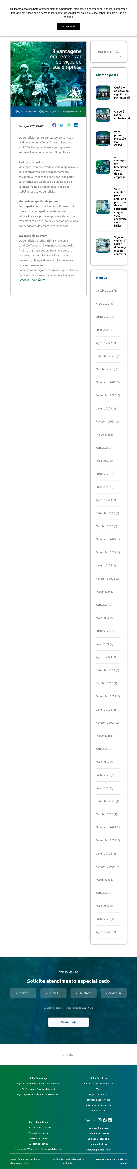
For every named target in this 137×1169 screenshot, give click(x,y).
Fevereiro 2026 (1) (107, 866)
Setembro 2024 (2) (107, 670)
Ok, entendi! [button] (68, 26)
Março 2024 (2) (105, 591)
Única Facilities (98, 1078)
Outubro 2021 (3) (106, 290)
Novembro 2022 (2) (108, 382)
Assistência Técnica (38, 1144)
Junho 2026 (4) (105, 919)
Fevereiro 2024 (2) (107, 578)
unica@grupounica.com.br (98, 1149)
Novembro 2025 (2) (108, 827)
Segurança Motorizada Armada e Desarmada (38, 1094)
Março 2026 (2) (105, 879)
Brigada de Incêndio (98, 1094)
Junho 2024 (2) (105, 630)
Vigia (98, 1089)
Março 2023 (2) (105, 434)
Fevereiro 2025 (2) (107, 722)
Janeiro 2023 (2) (106, 408)
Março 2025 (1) (105, 735)
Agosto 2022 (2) (106, 343)
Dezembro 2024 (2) (108, 696)
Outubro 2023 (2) (106, 526)
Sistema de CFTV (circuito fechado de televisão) (38, 1149)
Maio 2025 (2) (104, 761)
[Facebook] (105, 1120)
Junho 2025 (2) (105, 775)
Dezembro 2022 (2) (108, 395)
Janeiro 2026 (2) (106, 853)
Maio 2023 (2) (104, 460)
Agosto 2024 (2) (106, 657)
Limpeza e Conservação (98, 1100)
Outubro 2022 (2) (106, 369)
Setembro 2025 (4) (107, 801)
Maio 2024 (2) (104, 617)
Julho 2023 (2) (104, 486)
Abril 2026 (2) (104, 892)
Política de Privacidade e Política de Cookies (68, 1161)
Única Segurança (38, 1078)
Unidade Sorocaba (99, 1128)
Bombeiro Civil (99, 1110)
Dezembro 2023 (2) (108, 552)
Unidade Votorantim (99, 1139)
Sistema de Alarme (38, 1138)
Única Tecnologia (38, 1122)
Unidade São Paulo (99, 1133)
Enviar (66, 1022)
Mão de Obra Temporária (98, 1105)
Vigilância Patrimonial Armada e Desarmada (38, 1083)
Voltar (70, 1054)
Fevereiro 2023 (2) (107, 421)
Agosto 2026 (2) (106, 932)
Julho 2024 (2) (104, 644)
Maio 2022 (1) (104, 303)
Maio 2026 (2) (104, 905)
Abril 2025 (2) (104, 748)
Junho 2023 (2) (105, 473)
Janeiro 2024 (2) (106, 565)
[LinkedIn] (110, 1120)
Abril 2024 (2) (104, 604)
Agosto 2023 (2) (106, 500)
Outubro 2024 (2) (106, 683)
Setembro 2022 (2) (107, 356)
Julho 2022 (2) (104, 329)
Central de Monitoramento (38, 1127)
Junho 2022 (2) (105, 316)
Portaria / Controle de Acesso (98, 1083)
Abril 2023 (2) (104, 447)
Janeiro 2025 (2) (106, 709)
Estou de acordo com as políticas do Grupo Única (70, 1008)
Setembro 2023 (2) (107, 513)
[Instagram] (99, 1120)
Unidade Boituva (99, 1144)
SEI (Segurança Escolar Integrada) (38, 1089)
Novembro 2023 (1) (108, 539)
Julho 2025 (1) (104, 788)
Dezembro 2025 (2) (108, 840)
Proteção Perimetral (38, 1133)
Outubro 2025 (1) (106, 814)
